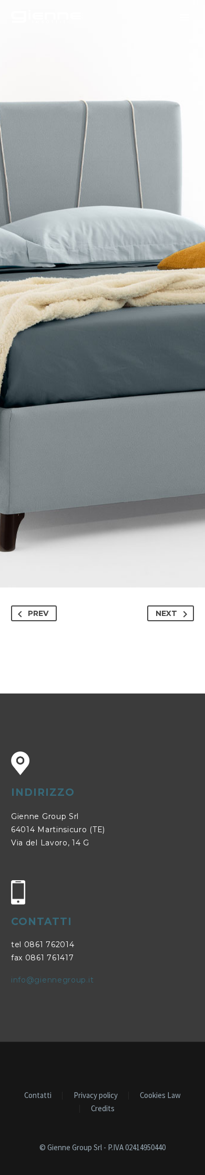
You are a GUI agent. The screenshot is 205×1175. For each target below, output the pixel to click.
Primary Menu (184, 17)
